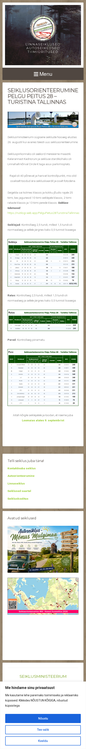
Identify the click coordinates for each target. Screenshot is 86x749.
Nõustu (43, 718)
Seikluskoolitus (18, 498)
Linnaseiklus (16, 483)
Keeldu (43, 741)
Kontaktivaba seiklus (22, 468)
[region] (43, 715)
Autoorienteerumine (21, 475)
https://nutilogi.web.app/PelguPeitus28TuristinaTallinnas (43, 213)
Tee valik (43, 729)
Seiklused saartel (19, 491)
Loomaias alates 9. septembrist (43, 420)
